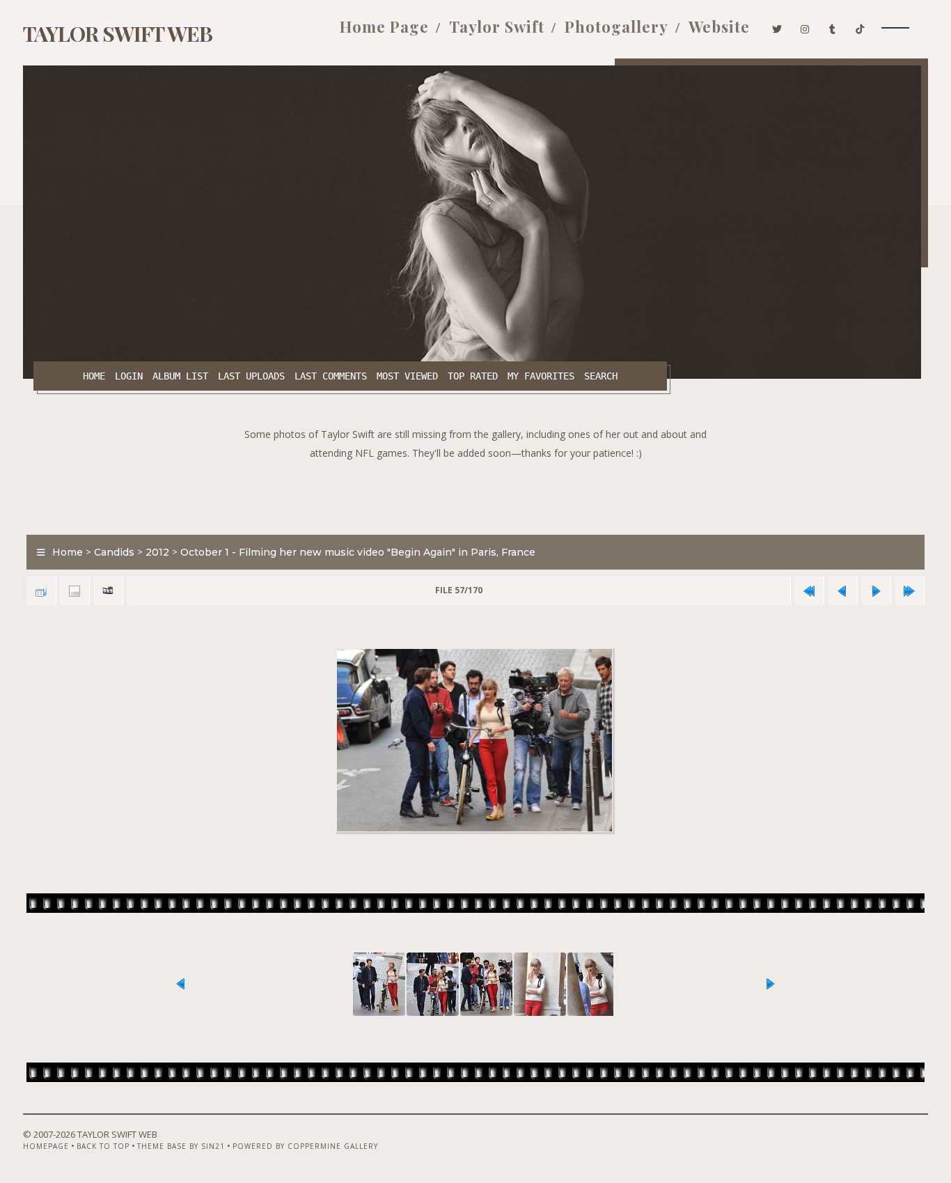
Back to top (103, 1146)
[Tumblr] (832, 26)
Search (601, 376)
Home (94, 376)
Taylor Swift (496, 26)
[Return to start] (809, 591)
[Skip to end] (909, 591)
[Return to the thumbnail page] (41, 591)
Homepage (46, 1146)
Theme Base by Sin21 (181, 1146)
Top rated (473, 376)
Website (719, 26)
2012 (157, 552)
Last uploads (251, 376)
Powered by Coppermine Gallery (305, 1146)
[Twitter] (777, 26)
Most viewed (407, 376)
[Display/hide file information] (74, 591)
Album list (180, 376)
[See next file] (876, 591)
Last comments (330, 376)
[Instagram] (805, 26)
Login (129, 376)
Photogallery (616, 26)
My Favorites (541, 376)
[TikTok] (860, 26)
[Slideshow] (108, 591)
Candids (114, 552)
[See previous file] (842, 591)
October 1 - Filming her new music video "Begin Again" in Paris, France (357, 552)
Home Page (384, 26)
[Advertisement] (475, 493)
